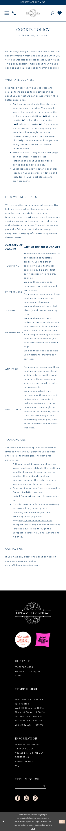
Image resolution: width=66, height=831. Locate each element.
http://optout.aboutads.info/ (35, 520)
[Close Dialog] (3, 821)
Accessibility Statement (30, 753)
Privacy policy (24, 748)
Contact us (22, 757)
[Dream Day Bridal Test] (33, 13)
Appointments (24, 761)
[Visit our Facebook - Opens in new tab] (17, 798)
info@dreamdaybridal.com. (24, 565)
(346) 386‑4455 (24, 667)
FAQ (17, 765)
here (33, 828)
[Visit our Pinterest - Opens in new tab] (35, 798)
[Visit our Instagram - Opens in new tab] (26, 798)
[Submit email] (44, 785)
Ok (62, 821)
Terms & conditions (27, 744)
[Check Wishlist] (59, 13)
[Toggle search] (52, 13)
